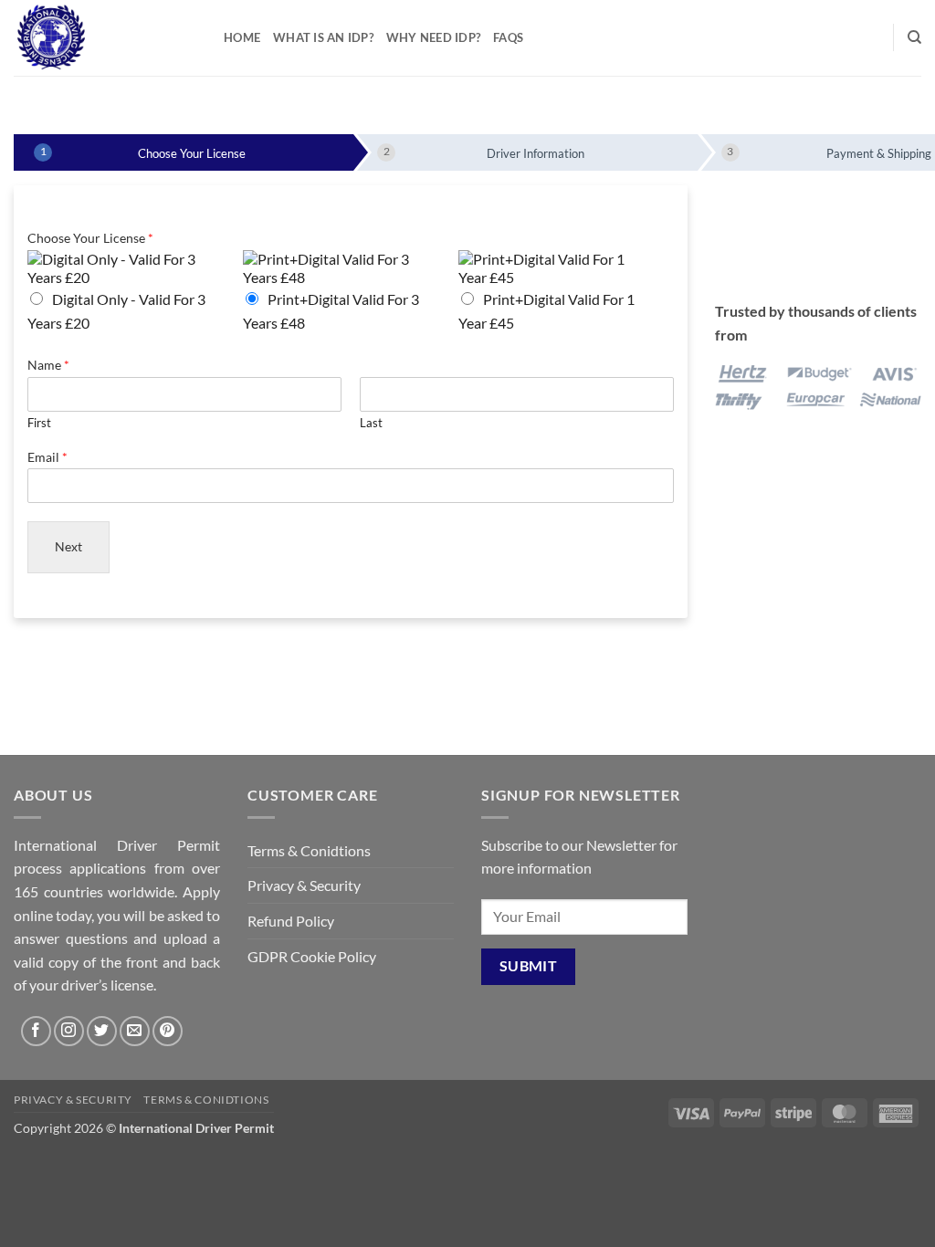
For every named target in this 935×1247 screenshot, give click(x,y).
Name (48, 364)
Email (47, 457)
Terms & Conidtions (309, 850)
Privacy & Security (304, 885)
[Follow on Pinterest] (167, 1031)
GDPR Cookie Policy (311, 956)
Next (68, 546)
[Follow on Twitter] (102, 1031)
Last (371, 422)
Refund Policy (290, 920)
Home (242, 37)
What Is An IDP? (323, 37)
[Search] (914, 37)
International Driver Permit (196, 1128)
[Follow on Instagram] (69, 1031)
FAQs (508, 37)
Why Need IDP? (433, 37)
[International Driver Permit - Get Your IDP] (105, 38)
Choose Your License (90, 238)
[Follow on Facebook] (36, 1031)
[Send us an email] (135, 1031)
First (39, 422)
